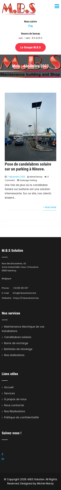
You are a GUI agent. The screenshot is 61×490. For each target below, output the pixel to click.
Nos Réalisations (14, 411)
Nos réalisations (14, 355)
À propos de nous (15, 399)
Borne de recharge (16, 343)
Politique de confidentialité (21, 417)
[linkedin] (31, 26)
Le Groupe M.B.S (30, 47)
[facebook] (29, 26)
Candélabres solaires (17, 337)
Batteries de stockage (18, 349)
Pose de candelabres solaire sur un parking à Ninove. (28, 166)
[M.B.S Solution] (19, 14)
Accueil (8, 387)
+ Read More (49, 207)
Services (9, 393)
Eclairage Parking (28, 180)
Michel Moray (35, 176)
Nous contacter (14, 405)
